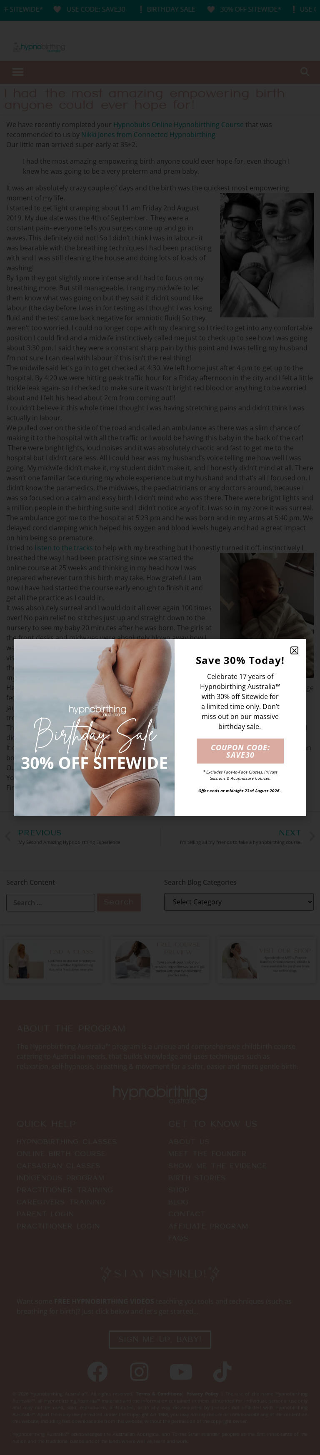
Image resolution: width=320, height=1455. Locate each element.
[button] (294, 650)
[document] (160, 727)
